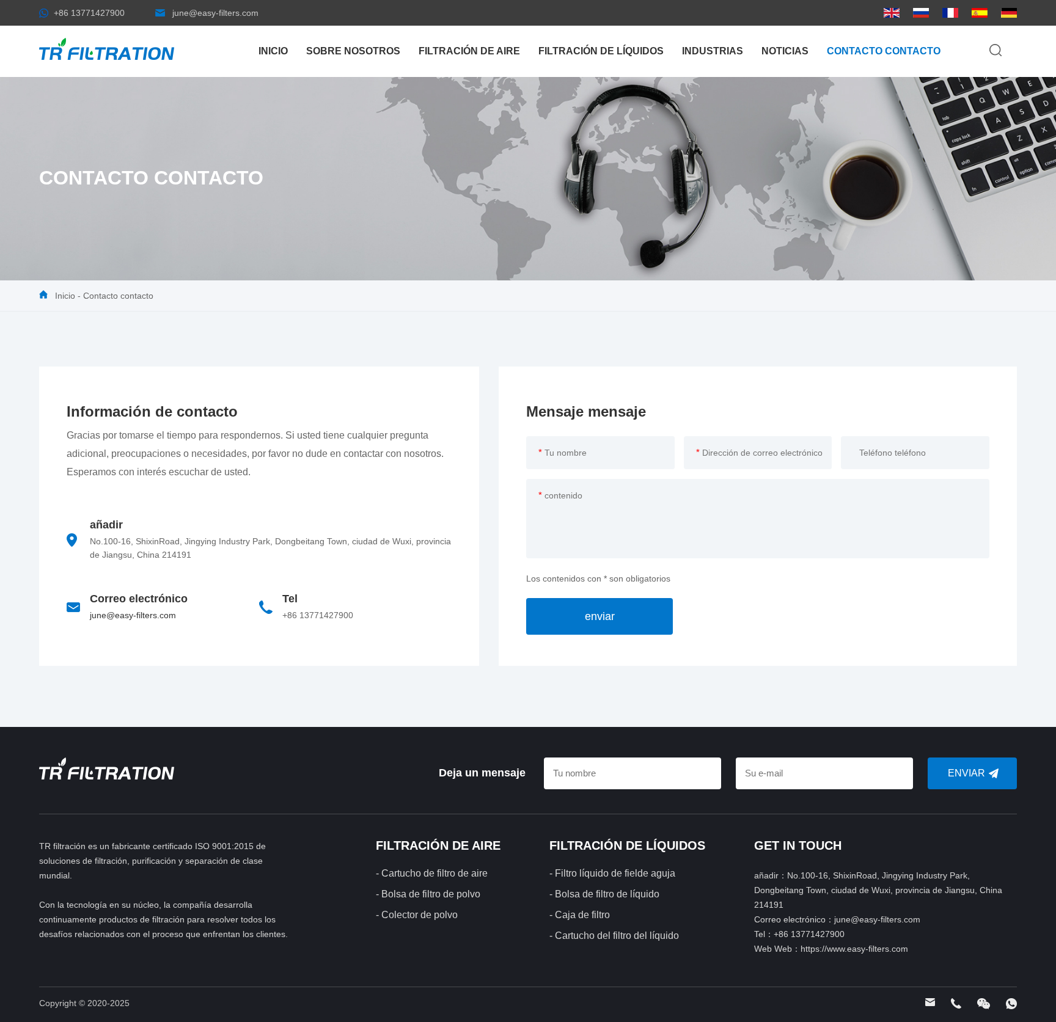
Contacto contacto (884, 51)
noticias (785, 51)
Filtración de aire (469, 51)
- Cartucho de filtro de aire (432, 873)
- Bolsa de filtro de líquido (604, 894)
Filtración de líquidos (601, 51)
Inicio (273, 51)
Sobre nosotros (353, 51)
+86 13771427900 (89, 13)
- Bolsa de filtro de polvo (428, 894)
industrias (712, 51)
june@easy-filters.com (215, 13)
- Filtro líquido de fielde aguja (612, 873)
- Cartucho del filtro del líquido (614, 935)
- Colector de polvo (417, 915)
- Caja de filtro (579, 915)
